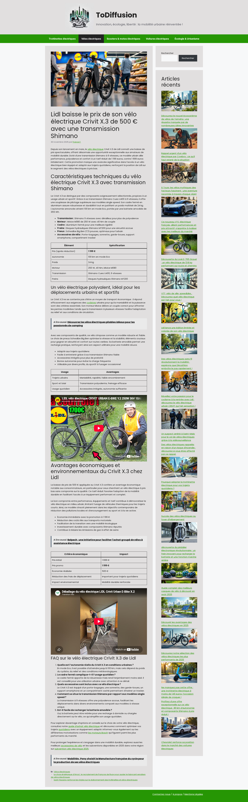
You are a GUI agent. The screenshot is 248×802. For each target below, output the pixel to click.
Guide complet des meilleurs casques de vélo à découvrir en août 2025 (178, 591)
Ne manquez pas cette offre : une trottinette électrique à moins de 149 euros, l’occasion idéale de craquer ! (177, 692)
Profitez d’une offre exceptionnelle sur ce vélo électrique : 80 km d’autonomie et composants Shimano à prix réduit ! (177, 708)
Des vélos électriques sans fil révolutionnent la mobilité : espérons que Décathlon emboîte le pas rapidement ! (176, 363)
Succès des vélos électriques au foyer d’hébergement (178, 518)
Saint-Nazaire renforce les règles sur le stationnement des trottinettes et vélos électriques (95, 780)
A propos (177, 794)
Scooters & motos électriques (123, 38)
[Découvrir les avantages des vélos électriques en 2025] (179, 608)
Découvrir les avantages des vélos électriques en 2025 (176, 624)
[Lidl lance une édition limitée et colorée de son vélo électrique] (179, 313)
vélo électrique (95, 149)
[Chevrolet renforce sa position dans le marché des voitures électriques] (179, 728)
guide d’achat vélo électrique (84, 726)
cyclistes (91, 302)
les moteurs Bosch (98, 732)
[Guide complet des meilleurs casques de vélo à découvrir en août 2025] (179, 573)
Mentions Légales (193, 794)
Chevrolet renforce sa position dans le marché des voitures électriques (177, 745)
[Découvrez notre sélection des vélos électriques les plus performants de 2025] (179, 639)
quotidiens (64, 729)
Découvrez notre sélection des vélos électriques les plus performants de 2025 (177, 656)
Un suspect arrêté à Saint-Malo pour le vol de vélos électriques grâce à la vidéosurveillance (178, 437)
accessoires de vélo (71, 745)
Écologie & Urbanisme (187, 38)
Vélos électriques (91, 38)
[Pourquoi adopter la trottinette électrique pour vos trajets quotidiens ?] (179, 467)
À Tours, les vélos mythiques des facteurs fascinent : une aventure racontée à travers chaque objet (179, 190)
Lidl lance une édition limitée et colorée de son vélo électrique (177, 329)
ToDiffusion (116, 15)
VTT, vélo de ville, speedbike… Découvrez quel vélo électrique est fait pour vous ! (177, 296)
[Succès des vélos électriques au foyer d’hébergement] (179, 502)
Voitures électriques (157, 38)
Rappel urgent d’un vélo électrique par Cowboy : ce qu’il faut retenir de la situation (178, 156)
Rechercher (167, 53)
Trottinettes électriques (62, 38)
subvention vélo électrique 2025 (72, 748)
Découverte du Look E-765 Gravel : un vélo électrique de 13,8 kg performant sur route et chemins (179, 262)
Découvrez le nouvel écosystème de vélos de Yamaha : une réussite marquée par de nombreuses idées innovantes (179, 120)
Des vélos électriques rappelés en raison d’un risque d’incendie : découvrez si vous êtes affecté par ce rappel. (178, 449)
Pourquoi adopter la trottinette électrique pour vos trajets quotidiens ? (178, 485)
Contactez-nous (161, 794)
